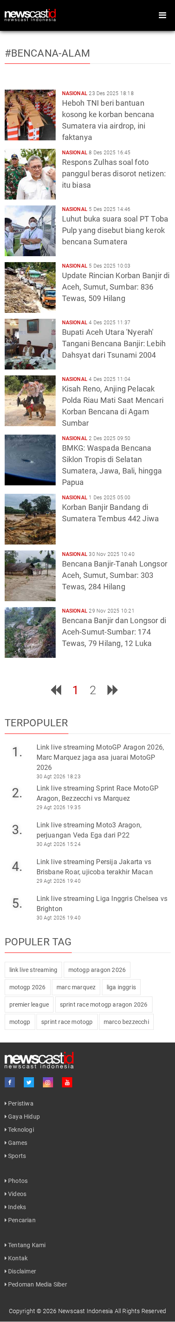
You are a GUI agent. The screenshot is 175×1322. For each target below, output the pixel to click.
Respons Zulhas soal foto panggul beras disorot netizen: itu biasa (114, 173)
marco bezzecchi (126, 1021)
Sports (16, 1155)
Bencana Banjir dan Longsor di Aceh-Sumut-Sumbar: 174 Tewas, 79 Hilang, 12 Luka (114, 632)
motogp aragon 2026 (97, 969)
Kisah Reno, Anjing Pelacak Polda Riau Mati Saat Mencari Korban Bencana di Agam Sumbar (113, 405)
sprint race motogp (67, 1021)
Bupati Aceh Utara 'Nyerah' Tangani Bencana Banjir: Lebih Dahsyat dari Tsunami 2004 (114, 343)
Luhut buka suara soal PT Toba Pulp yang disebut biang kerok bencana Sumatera (115, 230)
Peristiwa (20, 1103)
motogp (20, 1021)
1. (17, 751)
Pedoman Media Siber (37, 1284)
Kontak (17, 1258)
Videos (16, 1194)
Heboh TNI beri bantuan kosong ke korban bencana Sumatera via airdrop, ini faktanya (108, 120)
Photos (17, 1180)
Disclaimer (21, 1271)
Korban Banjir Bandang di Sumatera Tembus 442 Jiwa (110, 513)
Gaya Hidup (23, 1116)
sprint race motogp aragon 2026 (104, 1004)
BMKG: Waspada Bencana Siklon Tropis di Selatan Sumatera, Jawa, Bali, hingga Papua (112, 465)
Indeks (16, 1207)
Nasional (75, 93)
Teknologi (20, 1129)
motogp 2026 (27, 987)
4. (17, 866)
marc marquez (76, 987)
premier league (29, 1004)
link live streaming (33, 969)
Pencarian (21, 1220)
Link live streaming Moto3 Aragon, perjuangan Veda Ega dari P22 (89, 830)
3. (17, 829)
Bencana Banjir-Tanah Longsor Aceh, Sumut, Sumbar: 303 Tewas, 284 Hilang (115, 575)
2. (17, 793)
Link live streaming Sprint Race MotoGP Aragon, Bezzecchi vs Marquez (98, 793)
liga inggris (121, 987)
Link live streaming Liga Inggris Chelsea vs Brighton (102, 904)
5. (17, 903)
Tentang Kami (26, 1245)
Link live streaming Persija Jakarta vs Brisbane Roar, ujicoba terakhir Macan (95, 867)
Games (17, 1142)
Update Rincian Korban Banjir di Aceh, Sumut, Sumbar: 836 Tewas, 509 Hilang (116, 287)
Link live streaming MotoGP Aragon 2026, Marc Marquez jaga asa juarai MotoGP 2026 (100, 757)
